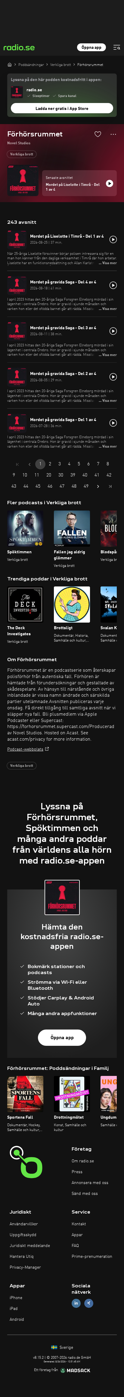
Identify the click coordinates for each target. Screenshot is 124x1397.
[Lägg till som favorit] (98, 134)
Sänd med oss (85, 1194)
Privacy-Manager (25, 1267)
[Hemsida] (9, 64)
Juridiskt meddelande (30, 1246)
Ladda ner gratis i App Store (62, 109)
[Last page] (110, 486)
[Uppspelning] (109, 183)
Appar (77, 1235)
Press (77, 1172)
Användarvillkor (24, 1224)
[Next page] (98, 486)
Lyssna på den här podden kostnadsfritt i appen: (56, 80)
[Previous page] (29, 464)
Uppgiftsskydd (23, 1235)
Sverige (65, 1347)
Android (17, 1319)
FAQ (75, 1246)
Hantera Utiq (22, 1257)
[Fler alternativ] (113, 134)
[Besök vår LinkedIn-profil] (76, 1303)
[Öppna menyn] (116, 47)
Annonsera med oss (90, 1183)
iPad (14, 1309)
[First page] (17, 464)
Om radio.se (83, 1161)
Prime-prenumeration (92, 1257)
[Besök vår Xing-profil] (88, 1303)
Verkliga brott (21, 154)
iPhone (16, 1298)
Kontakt (79, 1224)
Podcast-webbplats (25, 749)
